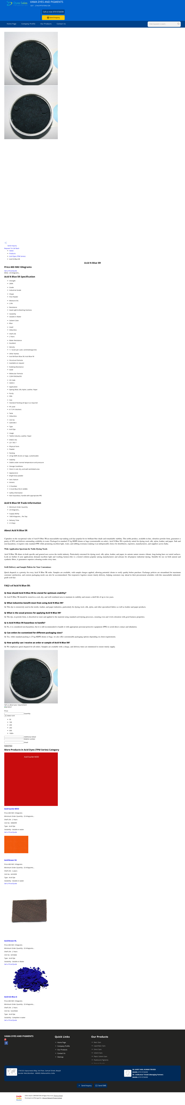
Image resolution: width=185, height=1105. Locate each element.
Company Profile (28, 24)
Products (12, 253)
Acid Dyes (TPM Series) (17, 256)
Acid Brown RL (10, 941)
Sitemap (60, 1057)
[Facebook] (6, 1044)
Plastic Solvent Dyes (100, 1056)
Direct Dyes (98, 1049)
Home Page (11, 24)
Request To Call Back (11, 248)
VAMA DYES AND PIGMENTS (46, 3)
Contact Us (61, 24)
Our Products (46, 24)
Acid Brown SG (10, 860)
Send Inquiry (54, 17)
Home (11, 251)
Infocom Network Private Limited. (52, 1098)
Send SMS (102, 1085)
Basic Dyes (97, 1042)
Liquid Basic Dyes (99, 1046)
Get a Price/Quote (10, 271)
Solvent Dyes (98, 1053)
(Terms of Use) (58, 1096)
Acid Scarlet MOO (11, 809)
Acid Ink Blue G (10, 997)
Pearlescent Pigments (101, 1060)
